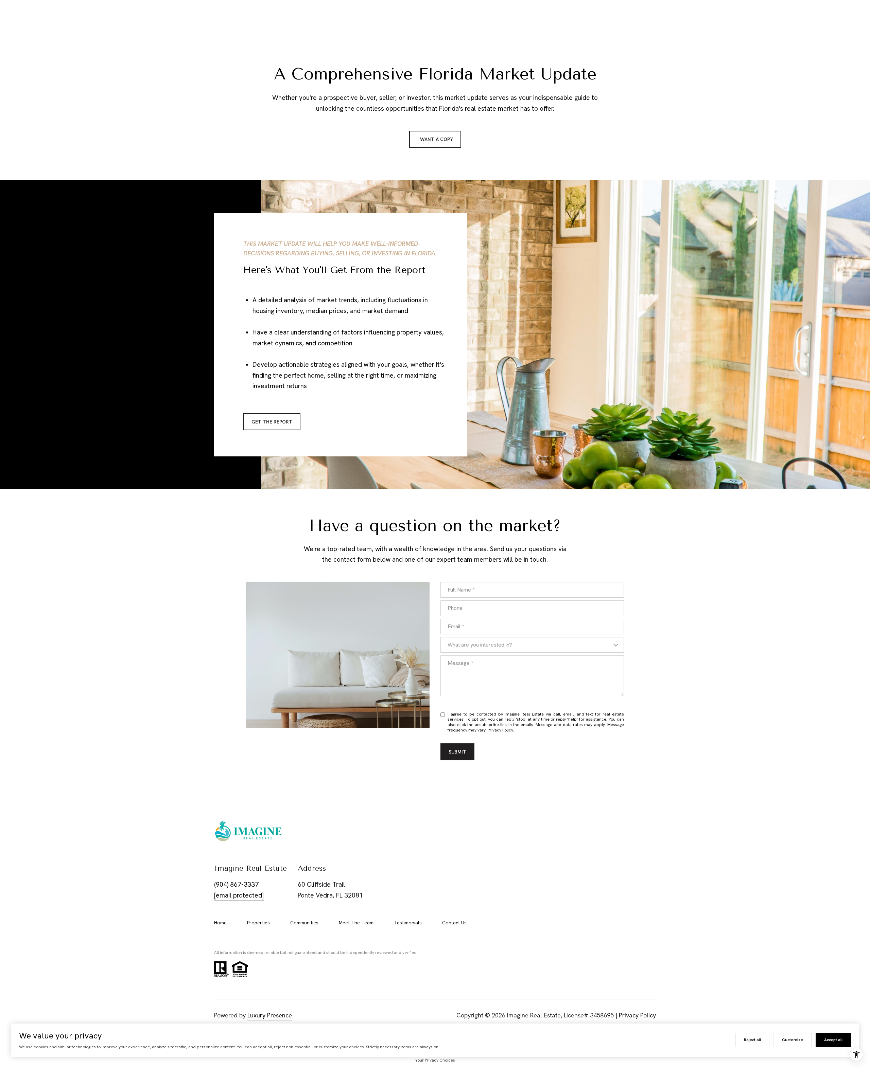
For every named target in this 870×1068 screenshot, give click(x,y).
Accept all (833, 1040)
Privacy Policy (500, 730)
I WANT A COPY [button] (435, 139)
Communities (304, 923)
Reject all (752, 1040)
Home (220, 923)
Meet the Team (356, 923)
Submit (457, 752)
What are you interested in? (480, 644)
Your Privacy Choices (435, 1060)
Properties (258, 923)
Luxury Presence (269, 1015)
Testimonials (408, 923)
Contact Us (454, 923)
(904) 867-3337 (236, 884)
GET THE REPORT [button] (271, 422)
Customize (792, 1040)
